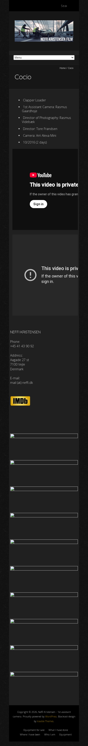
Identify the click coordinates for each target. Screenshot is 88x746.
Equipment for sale (33, 730)
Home (63, 68)
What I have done (58, 730)
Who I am (49, 734)
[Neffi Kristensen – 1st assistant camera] (44, 22)
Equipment (65, 734)
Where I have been (30, 734)
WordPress (51, 716)
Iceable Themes (45, 721)
